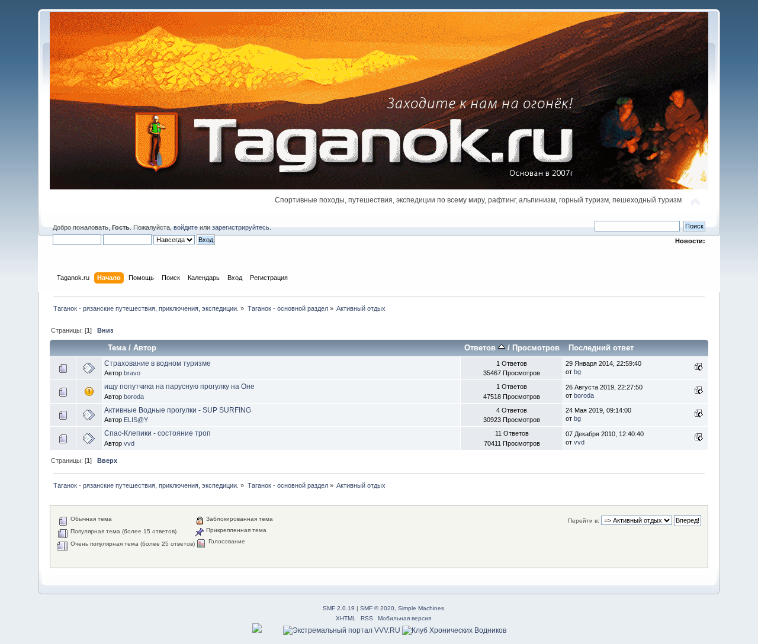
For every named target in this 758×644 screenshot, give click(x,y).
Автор (144, 347)
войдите (186, 227)
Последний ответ (601, 347)
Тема (117, 347)
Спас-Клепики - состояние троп (157, 433)
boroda (134, 396)
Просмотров (536, 347)
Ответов (481, 347)
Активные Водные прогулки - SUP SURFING (177, 410)
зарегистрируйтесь (240, 227)
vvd (129, 443)
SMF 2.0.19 (339, 608)
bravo (132, 372)
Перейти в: (583, 520)
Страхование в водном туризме (157, 363)
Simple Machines (421, 608)
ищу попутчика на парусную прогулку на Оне (179, 386)
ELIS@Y (136, 419)
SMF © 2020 (377, 608)
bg (577, 371)
